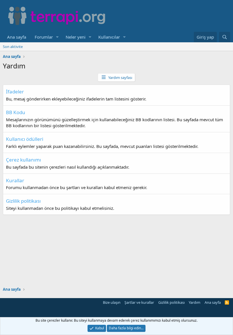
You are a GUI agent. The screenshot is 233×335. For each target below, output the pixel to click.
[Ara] (224, 37)
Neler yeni (76, 37)
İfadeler (15, 91)
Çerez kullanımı (23, 159)
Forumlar (44, 37)
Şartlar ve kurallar (139, 302)
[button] (57, 37)
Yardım (194, 302)
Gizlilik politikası (23, 201)
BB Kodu (15, 112)
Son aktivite (13, 46)
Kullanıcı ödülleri (24, 139)
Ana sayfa (16, 37)
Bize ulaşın (111, 302)
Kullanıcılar (109, 37)
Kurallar (15, 180)
